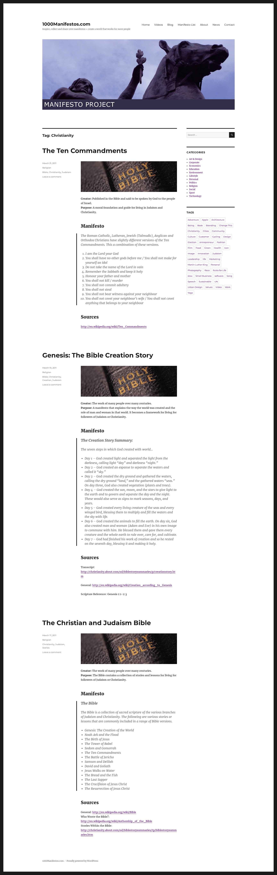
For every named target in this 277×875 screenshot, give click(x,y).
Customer (204, 236)
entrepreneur (207, 242)
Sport (192, 192)
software (219, 276)
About (204, 24)
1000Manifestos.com (66, 24)
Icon (226, 248)
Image (191, 253)
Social (192, 189)
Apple (205, 220)
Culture (192, 236)
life (204, 259)
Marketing (214, 259)
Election (192, 242)
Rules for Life (219, 270)
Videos (158, 24)
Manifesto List (187, 24)
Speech (192, 281)
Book (200, 225)
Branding (211, 225)
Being (191, 225)
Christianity (55, 172)
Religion (46, 167)
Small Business (203, 276)
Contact (229, 24)
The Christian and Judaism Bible (96, 623)
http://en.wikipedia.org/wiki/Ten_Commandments (114, 326)
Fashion (221, 242)
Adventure (193, 220)
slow (190, 276)
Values (209, 287)
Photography (194, 270)
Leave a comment (51, 176)
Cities (206, 231)
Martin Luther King (198, 264)
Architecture (217, 220)
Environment (196, 172)
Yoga (190, 292)
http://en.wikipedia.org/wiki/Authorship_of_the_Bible (116, 821)
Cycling (216, 236)
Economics (195, 165)
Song (229, 276)
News (216, 24)
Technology (195, 196)
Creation (46, 380)
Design (227, 236)
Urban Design (195, 287)
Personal (193, 179)
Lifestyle (193, 176)
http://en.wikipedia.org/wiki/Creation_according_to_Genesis (132, 585)
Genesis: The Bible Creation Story (97, 355)
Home (146, 24)
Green (207, 248)
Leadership (194, 259)
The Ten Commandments (84, 151)
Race (207, 270)
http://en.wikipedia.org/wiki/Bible (114, 812)
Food (198, 248)
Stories (45, 647)
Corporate (194, 162)
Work (227, 287)
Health (217, 248)
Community (218, 231)
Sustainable (205, 281)
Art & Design (195, 159)
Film (190, 248)
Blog (170, 24)
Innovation (203, 253)
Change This (225, 225)
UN (216, 281)
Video (219, 287)
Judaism (66, 172)
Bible (45, 172)
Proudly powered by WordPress (82, 861)
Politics (193, 182)
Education (194, 169)
